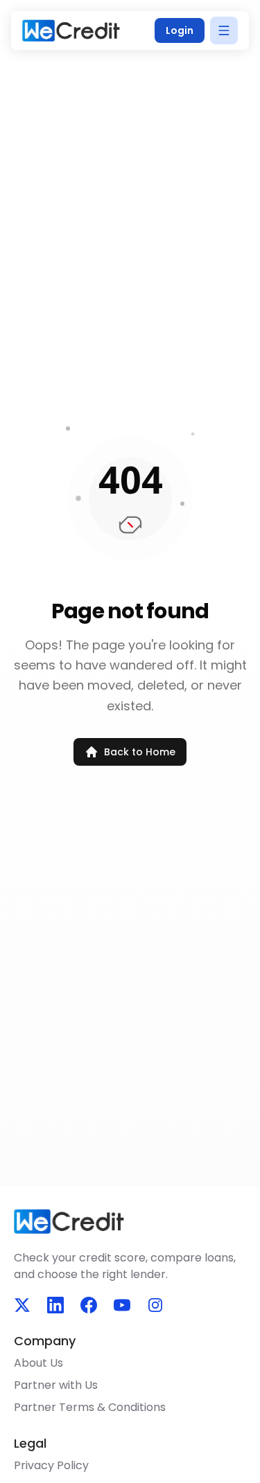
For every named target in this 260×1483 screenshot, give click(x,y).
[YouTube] (122, 1305)
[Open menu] (224, 30)
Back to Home (139, 752)
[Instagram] (155, 1305)
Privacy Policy (51, 1465)
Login (179, 30)
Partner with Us (56, 1385)
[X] (22, 1305)
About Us (38, 1363)
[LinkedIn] (55, 1305)
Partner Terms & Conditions (90, 1407)
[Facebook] (88, 1305)
